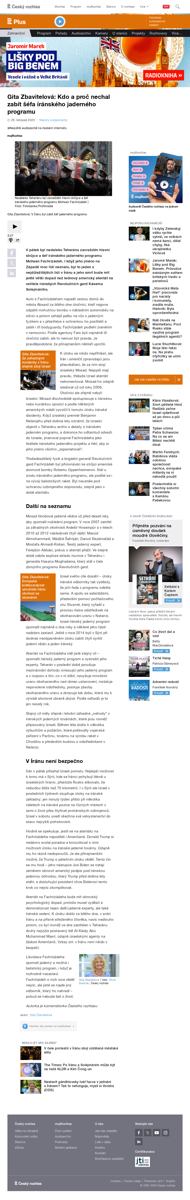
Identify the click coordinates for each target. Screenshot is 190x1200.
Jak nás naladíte (106, 1131)
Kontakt (100, 1153)
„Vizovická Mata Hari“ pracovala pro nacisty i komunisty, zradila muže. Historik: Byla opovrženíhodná (165, 300)
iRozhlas (60, 6)
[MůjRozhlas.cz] (14, 136)
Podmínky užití (153, 1181)
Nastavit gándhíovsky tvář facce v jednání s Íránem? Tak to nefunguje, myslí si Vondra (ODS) (79, 1086)
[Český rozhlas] (23, 6)
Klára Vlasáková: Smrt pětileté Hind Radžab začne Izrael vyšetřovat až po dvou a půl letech (167, 411)
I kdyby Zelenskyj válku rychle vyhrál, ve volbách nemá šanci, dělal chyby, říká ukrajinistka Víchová (167, 241)
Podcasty (61, 1142)
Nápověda (102, 1136)
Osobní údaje (132, 1181)
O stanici (119, 33)
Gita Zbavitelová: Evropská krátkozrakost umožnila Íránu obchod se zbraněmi (35, 587)
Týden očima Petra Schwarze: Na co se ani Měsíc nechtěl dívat (166, 436)
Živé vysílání (139, 189)
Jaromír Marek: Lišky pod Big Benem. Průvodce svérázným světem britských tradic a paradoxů (167, 271)
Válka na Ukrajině (26, 1131)
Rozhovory (158, 33)
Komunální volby (26, 1136)
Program (76, 6)
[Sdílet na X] (11, 263)
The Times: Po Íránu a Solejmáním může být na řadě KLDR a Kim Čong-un (79, 1067)
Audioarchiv (157, 21)
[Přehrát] (14, 226)
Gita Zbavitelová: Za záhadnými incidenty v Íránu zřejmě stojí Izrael (36, 360)
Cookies (116, 1181)
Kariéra (100, 1147)
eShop (19, 1147)
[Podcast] (10, 240)
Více (177, 33)
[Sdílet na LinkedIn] (11, 273)
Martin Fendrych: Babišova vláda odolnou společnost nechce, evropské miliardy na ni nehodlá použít (167, 464)
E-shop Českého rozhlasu (151, 516)
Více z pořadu (141, 395)
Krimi (135, 169)
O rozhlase (128, 6)
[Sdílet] (17, 240)
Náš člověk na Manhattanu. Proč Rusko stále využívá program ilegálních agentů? (167, 328)
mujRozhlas (94, 6)
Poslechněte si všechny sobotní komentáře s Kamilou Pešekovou (166, 492)
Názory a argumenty (54, 120)
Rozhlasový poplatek (109, 1159)
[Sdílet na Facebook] (11, 253)
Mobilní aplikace (66, 1147)
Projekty (138, 33)
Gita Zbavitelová (41, 1015)
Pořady (61, 33)
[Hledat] (178, 6)
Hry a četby (139, 163)
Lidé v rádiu (103, 1142)
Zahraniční (16, 33)
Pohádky (137, 176)
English (170, 1181)
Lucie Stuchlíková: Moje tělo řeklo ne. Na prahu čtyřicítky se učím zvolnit (167, 352)
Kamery (154, 25)
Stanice (111, 6)
